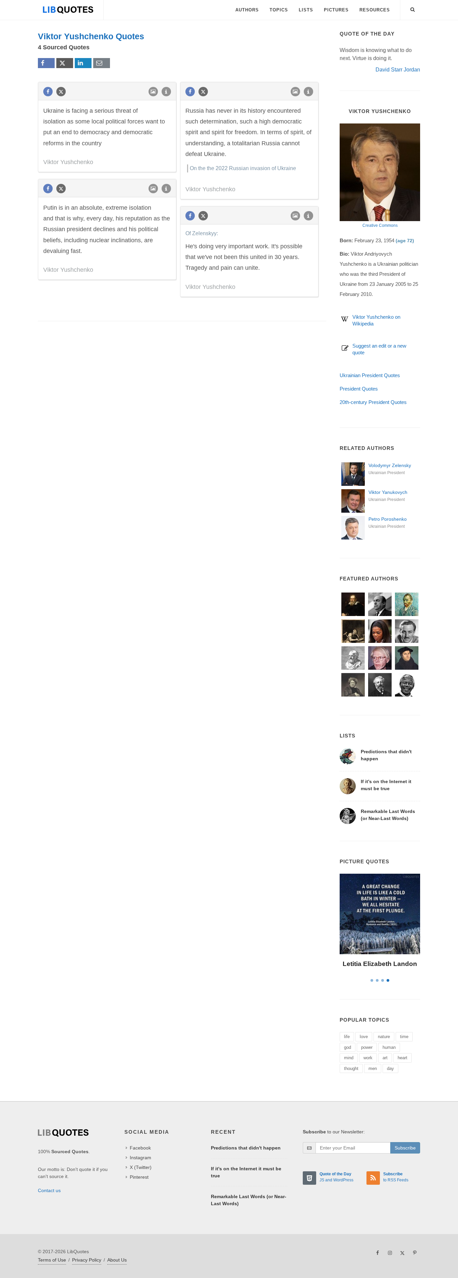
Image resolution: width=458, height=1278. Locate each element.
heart (402, 1057)
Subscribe (405, 1148)
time (404, 1036)
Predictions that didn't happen (246, 1148)
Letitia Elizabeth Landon (380, 963)
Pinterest (139, 1177)
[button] (412, 8)
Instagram (140, 1157)
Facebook (140, 1148)
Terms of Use (52, 1260)
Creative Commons (380, 225)
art (385, 1057)
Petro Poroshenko (387, 519)
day (390, 1068)
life (347, 1036)
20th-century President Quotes (373, 402)
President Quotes (359, 389)
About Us (117, 1260)
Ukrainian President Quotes (370, 375)
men (372, 1068)
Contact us (49, 1190)
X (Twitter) (141, 1167)
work (368, 1057)
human (389, 1047)
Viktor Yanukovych (387, 492)
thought (351, 1068)
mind (348, 1057)
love (364, 1036)
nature (384, 1036)
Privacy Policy (86, 1260)
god (347, 1047)
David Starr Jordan (398, 69)
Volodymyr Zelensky (389, 465)
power (367, 1047)
